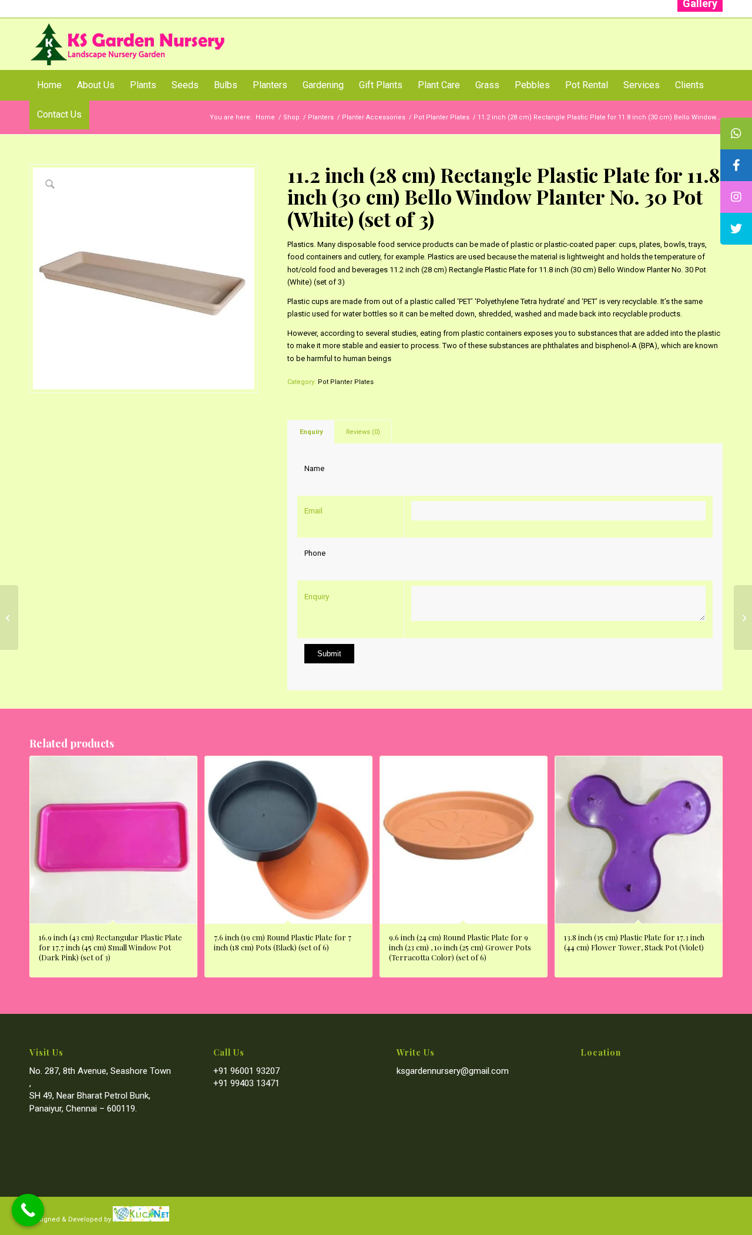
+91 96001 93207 (246, 1071)
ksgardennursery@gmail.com (453, 1071)
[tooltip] (736, 133)
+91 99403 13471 (246, 1083)
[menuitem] (49, 85)
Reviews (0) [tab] (363, 432)
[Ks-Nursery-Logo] (128, 44)
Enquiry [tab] (311, 432)
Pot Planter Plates (346, 382)
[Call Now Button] (28, 1210)
